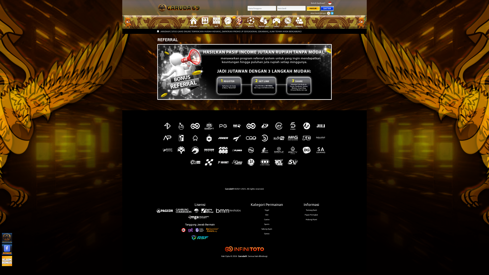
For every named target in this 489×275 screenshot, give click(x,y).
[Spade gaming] (195, 138)
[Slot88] (279, 138)
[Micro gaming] (306, 126)
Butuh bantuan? (318, 3)
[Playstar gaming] (237, 138)
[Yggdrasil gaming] (181, 150)
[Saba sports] (251, 162)
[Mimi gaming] (292, 138)
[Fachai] (306, 138)
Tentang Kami (311, 210)
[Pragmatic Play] (181, 126)
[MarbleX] (209, 162)
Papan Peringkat (311, 215)
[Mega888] (223, 150)
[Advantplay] (167, 138)
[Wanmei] (251, 150)
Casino (266, 219)
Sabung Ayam (266, 229)
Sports (266, 224)
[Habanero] (209, 138)
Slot (266, 215)
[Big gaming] (306, 150)
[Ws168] (279, 162)
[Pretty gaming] (292, 150)
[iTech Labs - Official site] (197, 212)
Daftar (327, 8)
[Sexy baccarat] (265, 150)
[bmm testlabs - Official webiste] (229, 212)
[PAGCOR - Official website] (166, 212)
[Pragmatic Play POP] (237, 126)
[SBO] (223, 162)
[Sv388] (292, 162)
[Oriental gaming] (195, 162)
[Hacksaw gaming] (209, 150)
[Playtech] (265, 126)
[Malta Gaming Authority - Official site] (200, 218)
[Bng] (265, 138)
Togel (267, 210)
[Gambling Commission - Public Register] (185, 212)
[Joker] (223, 138)
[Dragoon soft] (195, 150)
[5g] (292, 126)
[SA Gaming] (320, 150)
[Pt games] (279, 126)
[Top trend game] (181, 138)
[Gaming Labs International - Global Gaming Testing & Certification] (208, 212)
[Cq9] (251, 138)
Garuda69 (229, 188)
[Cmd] (237, 162)
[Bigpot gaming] (167, 150)
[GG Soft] (209, 126)
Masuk (313, 8)
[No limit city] (320, 138)
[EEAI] (195, 126)
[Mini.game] (237, 150)
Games (266, 233)
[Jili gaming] (320, 126)
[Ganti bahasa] (331, 3)
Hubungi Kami (311, 219)
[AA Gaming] (251, 126)
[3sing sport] (265, 162)
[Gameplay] (279, 150)
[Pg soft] (223, 126)
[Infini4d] (167, 126)
